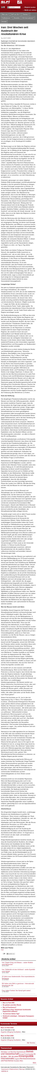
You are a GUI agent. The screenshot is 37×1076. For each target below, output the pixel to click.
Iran (2, 950)
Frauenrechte (28, 1054)
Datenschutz (14, 1069)
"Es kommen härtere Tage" (11, 1013)
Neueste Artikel (7, 999)
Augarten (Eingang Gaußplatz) (11, 1032)
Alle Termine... (31, 1043)
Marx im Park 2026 (8, 1002)
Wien (21, 1061)
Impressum (5, 1069)
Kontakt (4, 21)
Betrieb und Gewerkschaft (17, 1052)
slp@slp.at (4, 1071)
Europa (21, 1054)
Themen (25, 14)
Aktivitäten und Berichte (8, 1052)
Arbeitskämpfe (21, 1052)
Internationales (7, 1058)
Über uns (4, 14)
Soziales (16, 1061)
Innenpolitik (26, 1056)
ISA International (27, 18)
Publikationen (5, 18)
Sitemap (21, 1069)
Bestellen (17, 18)
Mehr (34, 1063)
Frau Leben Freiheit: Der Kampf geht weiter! (16, 990)
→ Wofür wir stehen (29, 10)
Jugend (17, 1059)
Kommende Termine (9, 1024)
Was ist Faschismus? (9, 1007)
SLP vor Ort (14, 14)
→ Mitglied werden (29, 7)
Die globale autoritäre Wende (12, 1005)
